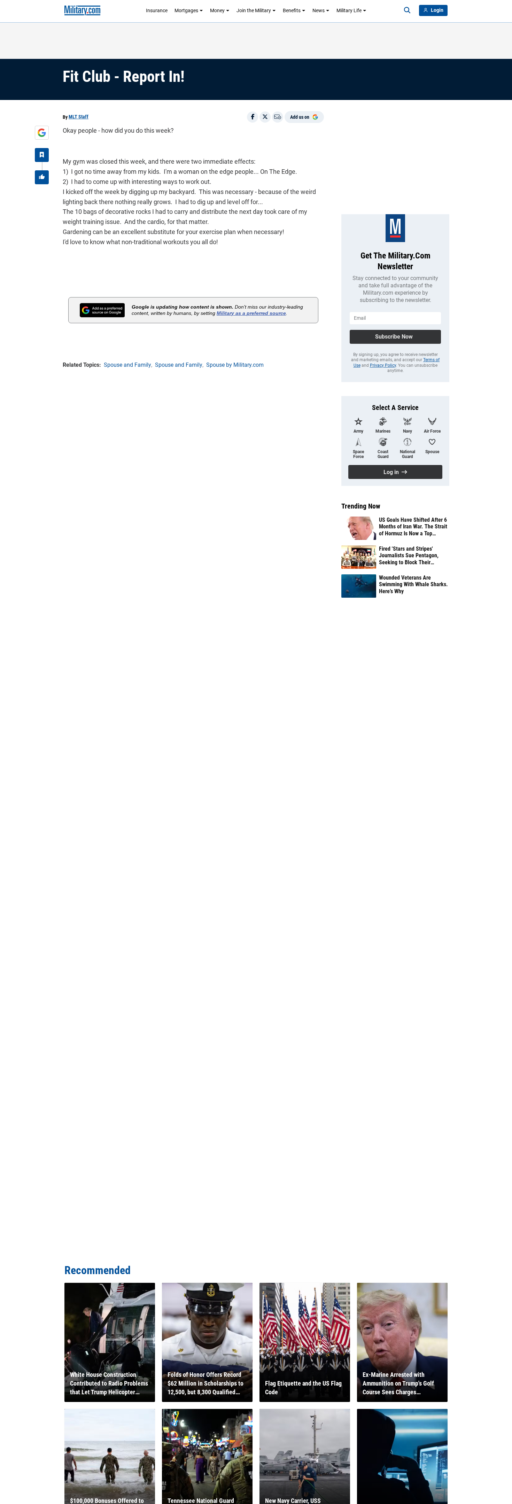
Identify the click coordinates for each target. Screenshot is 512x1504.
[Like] (42, 177)
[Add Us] (42, 133)
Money (217, 10)
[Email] (277, 117)
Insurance (157, 10)
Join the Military (253, 10)
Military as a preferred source (251, 313)
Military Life (349, 10)
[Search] (407, 10)
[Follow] (42, 155)
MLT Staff (78, 116)
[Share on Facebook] (252, 117)
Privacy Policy (383, 365)
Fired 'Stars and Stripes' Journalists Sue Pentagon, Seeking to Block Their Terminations (409, 555)
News (318, 10)
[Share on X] (265, 117)
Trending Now (360, 506)
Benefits (292, 10)
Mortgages (186, 10)
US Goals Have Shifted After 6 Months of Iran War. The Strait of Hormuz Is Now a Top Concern (413, 527)
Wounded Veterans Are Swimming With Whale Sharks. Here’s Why (413, 584)
